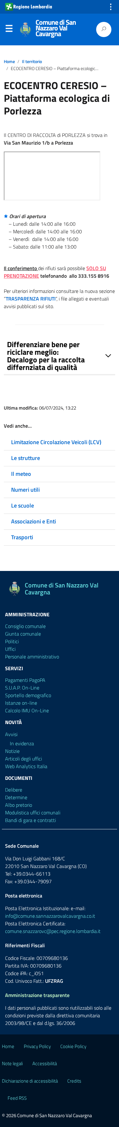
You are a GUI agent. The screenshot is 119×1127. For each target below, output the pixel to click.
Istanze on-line (21, 703)
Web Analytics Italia (26, 766)
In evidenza (22, 743)
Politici (12, 641)
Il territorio (32, 61)
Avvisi (11, 734)
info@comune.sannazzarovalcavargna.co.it (50, 916)
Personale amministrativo (32, 656)
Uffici (10, 649)
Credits (74, 1081)
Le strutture (25, 458)
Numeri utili (25, 489)
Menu (9, 30)
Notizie (12, 751)
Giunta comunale (23, 634)
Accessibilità (44, 1063)
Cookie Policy (73, 1046)
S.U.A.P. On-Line (22, 687)
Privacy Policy (37, 1046)
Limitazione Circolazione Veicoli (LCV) (56, 442)
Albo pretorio (18, 805)
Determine (16, 797)
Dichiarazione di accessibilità (30, 1081)
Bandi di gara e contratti (30, 820)
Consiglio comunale (25, 626)
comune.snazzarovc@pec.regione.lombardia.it (53, 931)
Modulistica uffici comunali (32, 812)
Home (9, 61)
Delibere (13, 789)
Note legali (12, 1063)
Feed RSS (17, 1098)
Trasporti (22, 537)
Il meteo (21, 474)
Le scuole (22, 505)
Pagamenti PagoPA (25, 680)
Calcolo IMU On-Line (27, 710)
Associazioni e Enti (33, 521)
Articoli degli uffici (23, 758)
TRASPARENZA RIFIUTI (31, 298)
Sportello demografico (28, 695)
